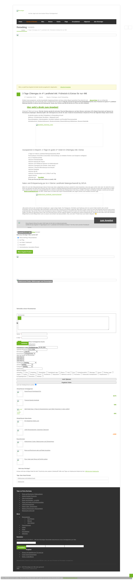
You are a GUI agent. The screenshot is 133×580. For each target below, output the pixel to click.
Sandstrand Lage (53, 372)
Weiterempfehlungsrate (31, 191)
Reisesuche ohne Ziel (28, 510)
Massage (92, 372)
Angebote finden (66, 382)
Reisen (50, 21)
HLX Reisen (30, 519)
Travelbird (41, 177)
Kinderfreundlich (82, 372)
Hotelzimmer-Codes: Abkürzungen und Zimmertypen (39, 441)
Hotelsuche (21, 481)
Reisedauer (20, 351)
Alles (42, 21)
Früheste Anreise (33, 347)
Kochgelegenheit (22, 376)
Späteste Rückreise (22, 349)
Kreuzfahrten (76, 21)
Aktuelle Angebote (65, 87)
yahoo (111, 11)
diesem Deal (93, 100)
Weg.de (29, 521)
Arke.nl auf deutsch (27, 498)
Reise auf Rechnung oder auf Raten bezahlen (37, 450)
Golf (68, 372)
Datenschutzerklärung (71, 578)
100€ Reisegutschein (28, 504)
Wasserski (56, 374)
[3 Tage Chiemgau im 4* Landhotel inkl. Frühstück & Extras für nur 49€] (66, 35)
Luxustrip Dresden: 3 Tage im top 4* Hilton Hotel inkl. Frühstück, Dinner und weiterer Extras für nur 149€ (126, 27)
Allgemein (87, 21)
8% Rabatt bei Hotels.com (31, 421)
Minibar (39, 376)
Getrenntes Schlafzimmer (90, 374)
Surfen (25, 374)
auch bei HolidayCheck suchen (26, 385)
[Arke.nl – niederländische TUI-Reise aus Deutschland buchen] (65, 257)
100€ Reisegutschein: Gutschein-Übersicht (70, 430)
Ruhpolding (65, 97)
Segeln (19, 374)
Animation (20, 372)
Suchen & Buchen (31, 21)
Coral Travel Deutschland (29, 554)
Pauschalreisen (26, 525)
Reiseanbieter (26, 517)
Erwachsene (20, 353)
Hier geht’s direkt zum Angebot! (42, 107)
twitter (108, 11)
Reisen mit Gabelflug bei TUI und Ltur (32, 552)
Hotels (58, 21)
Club (26, 372)
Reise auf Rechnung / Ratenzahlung (32, 494)
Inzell (59, 97)
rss (114, 11)
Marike (41, 97)
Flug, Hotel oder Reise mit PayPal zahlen (36, 459)
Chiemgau (54, 97)
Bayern (49, 97)
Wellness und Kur (67, 374)
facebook (104, 11)
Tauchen (32, 374)
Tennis (39, 374)
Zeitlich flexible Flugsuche (29, 496)
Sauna (100, 372)
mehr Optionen (66, 379)
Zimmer (19, 364)
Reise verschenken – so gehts (30, 500)
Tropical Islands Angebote (70, 400)
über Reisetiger (98, 21)
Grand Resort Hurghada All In (70, 391)
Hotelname (20, 368)
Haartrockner (103, 374)
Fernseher (77, 374)
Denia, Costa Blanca (28, 556)
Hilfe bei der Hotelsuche (92, 471)
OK (64, 578)
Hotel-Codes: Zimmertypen (29, 506)
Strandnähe (42, 372)
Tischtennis (47, 374)
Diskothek (33, 372)
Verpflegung (20, 362)
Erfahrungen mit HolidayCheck (26, 478)
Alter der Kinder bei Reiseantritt (25, 355)
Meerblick (32, 376)
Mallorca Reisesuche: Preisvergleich (32, 508)
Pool (73, 372)
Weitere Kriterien (21, 370)
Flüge (66, 21)
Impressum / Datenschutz (30, 568)
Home (20, 21)
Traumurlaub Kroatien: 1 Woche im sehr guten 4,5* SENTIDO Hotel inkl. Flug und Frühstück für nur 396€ (130, 27)
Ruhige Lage (108, 372)
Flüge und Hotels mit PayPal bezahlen (33, 502)
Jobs (18, 568)
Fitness (63, 372)
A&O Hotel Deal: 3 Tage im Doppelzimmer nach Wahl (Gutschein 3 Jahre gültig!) (70, 409)
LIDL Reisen (30, 523)
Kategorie (19, 366)
